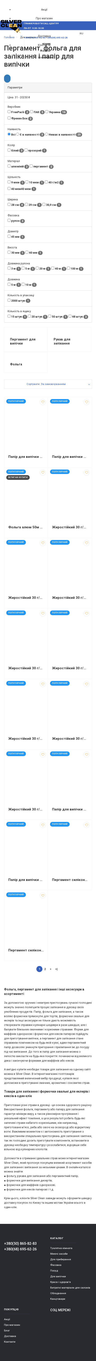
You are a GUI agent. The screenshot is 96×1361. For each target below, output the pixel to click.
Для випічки (58, 1276)
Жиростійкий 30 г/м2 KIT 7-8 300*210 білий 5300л (70, 527)
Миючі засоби (59, 1253)
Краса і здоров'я (60, 1282)
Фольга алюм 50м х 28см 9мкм (26, 527)
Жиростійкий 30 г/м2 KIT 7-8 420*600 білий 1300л (70, 739)
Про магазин (44, 18)
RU (81, 33)
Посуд (54, 1270)
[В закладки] (43, 402)
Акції (44, 9)
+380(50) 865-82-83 (20, 1243)
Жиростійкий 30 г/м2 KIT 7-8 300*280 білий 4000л (70, 598)
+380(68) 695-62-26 (20, 1249)
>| (56, 969)
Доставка (10, 1336)
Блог (7, 1330)
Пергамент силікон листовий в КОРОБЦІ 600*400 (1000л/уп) (26, 950)
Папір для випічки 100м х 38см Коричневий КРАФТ (26, 880)
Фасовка (55, 1265)
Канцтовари (57, 1298)
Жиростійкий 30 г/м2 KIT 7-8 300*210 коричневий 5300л (26, 598)
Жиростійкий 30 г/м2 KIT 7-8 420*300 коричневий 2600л (26, 739)
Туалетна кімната (61, 1248)
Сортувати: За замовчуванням (46, 384)
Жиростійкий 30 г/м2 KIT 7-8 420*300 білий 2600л (70, 668)
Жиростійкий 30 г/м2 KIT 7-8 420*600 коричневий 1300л (26, 809)
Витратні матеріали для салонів (70, 1287)
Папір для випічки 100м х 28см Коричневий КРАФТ (70, 809)
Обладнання (58, 1293)
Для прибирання (60, 1259)
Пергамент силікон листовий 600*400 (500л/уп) (70, 880)
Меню (11, 36)
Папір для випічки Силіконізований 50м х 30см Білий (26, 457)
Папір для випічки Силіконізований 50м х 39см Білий (70, 457)
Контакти (9, 1341)
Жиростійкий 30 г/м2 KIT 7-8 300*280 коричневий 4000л (26, 668)
